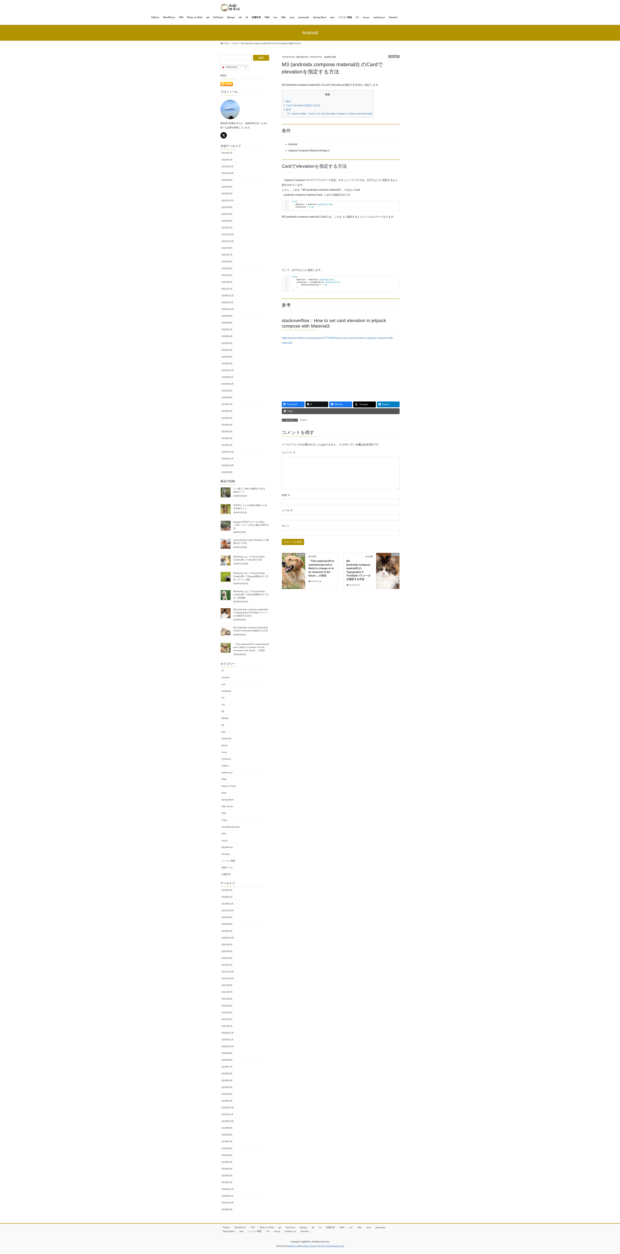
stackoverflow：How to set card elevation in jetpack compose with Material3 (329, 113)
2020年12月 (228, 295)
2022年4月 (227, 214)
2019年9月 (227, 390)
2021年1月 (227, 289)
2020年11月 (227, 302)
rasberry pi (227, 772)
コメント (288, 452)
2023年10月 (228, 173)
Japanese (231, 67)
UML (224, 813)
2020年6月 (227, 336)
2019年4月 (227, 424)
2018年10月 (228, 465)
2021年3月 (227, 275)
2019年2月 (227, 438)
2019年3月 (227, 431)
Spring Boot (227, 799)
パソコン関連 (228, 860)
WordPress (227, 847)
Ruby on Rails (229, 786)
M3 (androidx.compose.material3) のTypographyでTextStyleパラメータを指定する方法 (250, 612)
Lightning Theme (308, 1246)
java (224, 731)
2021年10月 (228, 241)
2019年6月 (227, 411)
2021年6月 (227, 261)
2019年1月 (227, 445)
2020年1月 (227, 363)
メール (287, 510)
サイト (285, 525)
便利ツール (227, 867)
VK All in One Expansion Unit (331, 1246)
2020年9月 (227, 316)
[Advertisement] (341, 245)
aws (224, 684)
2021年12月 (228, 234)
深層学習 (226, 874)
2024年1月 (227, 159)
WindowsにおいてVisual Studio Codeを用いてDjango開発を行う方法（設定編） (251, 594)
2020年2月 (227, 356)
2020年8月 (227, 322)
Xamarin (226, 854)
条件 (287, 101)
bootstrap (226, 691)
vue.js (224, 840)
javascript (226, 738)
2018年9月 (227, 472)
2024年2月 (227, 153)
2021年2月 (227, 282)
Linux (224, 752)
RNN (224, 779)
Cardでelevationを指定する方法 (302, 105)
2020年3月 (227, 350)
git (223, 725)
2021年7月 (227, 254)
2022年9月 (227, 207)
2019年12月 (228, 370)
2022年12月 (228, 200)
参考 (287, 109)
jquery (225, 745)
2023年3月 (227, 193)
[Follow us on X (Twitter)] (223, 135)
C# (223, 697)
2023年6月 (227, 180)
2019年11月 (227, 377)
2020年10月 (228, 309)
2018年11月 (227, 458)
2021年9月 (227, 248)
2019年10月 (228, 384)
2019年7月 (227, 404)
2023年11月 (227, 166)
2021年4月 (227, 268)
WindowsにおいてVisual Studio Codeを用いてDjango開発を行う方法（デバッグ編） (251, 576)
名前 (286, 495)
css (223, 704)
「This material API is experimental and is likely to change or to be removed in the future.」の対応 (321, 568)
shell (224, 792)
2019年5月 (227, 418)
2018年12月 (228, 452)
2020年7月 (227, 329)
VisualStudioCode (231, 827)
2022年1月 (227, 227)
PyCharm (226, 759)
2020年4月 (227, 343)
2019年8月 (227, 397)
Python (225, 765)
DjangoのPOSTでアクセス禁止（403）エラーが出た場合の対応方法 (251, 525)
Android (394, 56)
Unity (224, 820)
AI (223, 670)
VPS (224, 833)
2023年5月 (227, 186)
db (223, 711)
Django (225, 718)
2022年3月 (227, 221)
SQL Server (227, 806)
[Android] (293, 565)
